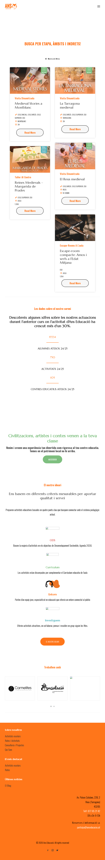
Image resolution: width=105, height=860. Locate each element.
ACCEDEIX (52, 459)
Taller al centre (23, 177)
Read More (30, 132)
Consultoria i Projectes (14, 745)
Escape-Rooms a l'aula (71, 245)
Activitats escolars (13, 736)
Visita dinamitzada (24, 98)
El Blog (8, 785)
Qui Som (8, 749)
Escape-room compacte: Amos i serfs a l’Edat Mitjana (73, 257)
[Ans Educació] (11, 6)
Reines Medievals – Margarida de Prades (29, 187)
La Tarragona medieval (70, 106)
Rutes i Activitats (12, 740)
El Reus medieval (72, 179)
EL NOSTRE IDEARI (52, 641)
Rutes (7, 770)
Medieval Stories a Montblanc (28, 106)
